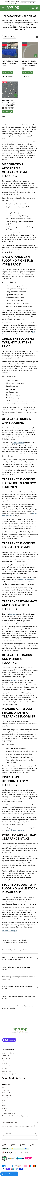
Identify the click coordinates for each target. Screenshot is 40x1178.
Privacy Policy (6, 1090)
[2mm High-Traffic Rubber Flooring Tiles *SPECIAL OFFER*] (10, 89)
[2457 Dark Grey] (6, 108)
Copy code (33, 2)
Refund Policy (6, 1092)
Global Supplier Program (9, 1113)
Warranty (5, 1103)
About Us (4, 1105)
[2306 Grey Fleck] (3, 108)
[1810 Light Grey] (9, 108)
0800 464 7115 (6, 1071)
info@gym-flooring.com (9, 1074)
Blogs (3, 1100)
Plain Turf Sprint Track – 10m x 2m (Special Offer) (10, 63)
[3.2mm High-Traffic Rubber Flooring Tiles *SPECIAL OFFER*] (30, 50)
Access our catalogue (9, 931)
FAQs (3, 1087)
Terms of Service (7, 1098)
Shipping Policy (6, 1095)
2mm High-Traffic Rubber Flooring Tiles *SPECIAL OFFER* (9, 103)
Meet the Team (6, 1111)
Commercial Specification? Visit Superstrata (15, 1116)
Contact (4, 1108)
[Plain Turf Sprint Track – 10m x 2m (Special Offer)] (10, 50)
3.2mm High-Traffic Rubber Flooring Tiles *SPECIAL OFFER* (29, 63)
